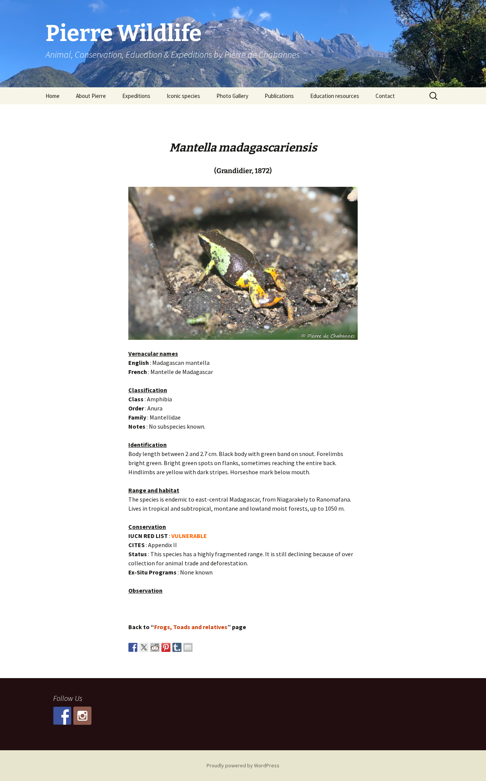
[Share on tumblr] (176, 647)
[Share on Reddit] (154, 647)
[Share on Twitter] (143, 647)
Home (53, 95)
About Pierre (91, 95)
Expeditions (136, 95)
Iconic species (183, 95)
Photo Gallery (232, 95)
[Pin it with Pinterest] (165, 647)
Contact (385, 95)
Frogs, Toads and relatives (190, 627)
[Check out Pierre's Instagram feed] (82, 716)
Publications (279, 95)
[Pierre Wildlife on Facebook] (62, 716)
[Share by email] (188, 647)
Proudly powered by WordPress (243, 765)
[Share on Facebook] (132, 647)
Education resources (334, 95)
